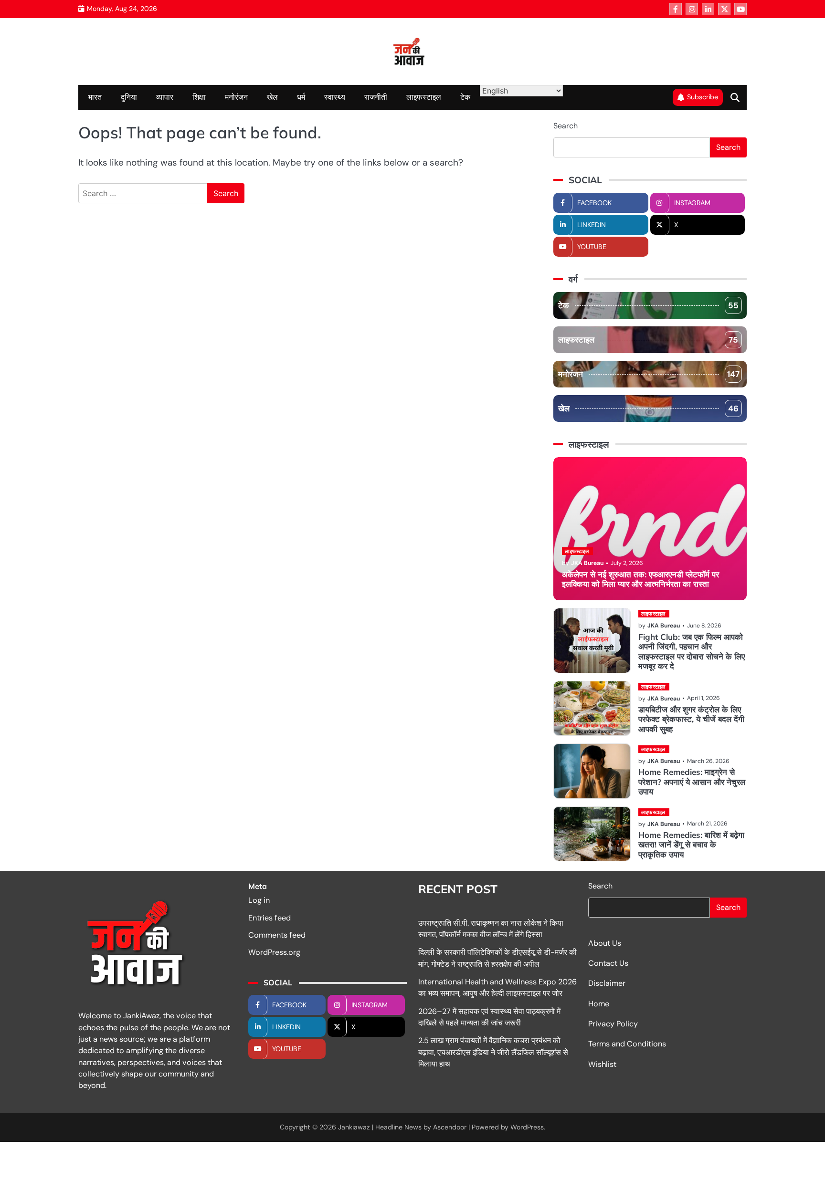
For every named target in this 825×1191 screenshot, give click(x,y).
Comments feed (277, 935)
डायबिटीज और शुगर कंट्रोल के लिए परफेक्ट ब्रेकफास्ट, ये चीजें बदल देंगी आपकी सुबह (691, 719)
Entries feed (269, 918)
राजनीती (375, 97)
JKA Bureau (587, 563)
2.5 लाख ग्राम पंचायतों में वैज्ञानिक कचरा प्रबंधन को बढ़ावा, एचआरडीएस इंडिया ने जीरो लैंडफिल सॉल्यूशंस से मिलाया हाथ (493, 1052)
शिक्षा (199, 97)
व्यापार (164, 97)
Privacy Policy (613, 1024)
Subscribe (702, 97)
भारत (95, 97)
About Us (604, 943)
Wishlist (602, 1064)
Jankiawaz (354, 1127)
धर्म (301, 97)
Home (598, 1004)
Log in (259, 900)
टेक (465, 97)
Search (565, 126)
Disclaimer (606, 983)
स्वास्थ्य (334, 97)
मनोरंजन (236, 97)
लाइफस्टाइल (423, 97)
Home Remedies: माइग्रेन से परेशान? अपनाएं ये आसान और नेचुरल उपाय (691, 781)
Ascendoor (449, 1127)
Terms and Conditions (627, 1044)
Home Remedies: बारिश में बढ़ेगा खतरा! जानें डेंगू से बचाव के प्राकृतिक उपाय (691, 844)
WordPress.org (274, 952)
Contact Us (608, 963)
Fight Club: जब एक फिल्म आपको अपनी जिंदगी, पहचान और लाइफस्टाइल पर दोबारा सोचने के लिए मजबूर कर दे (691, 651)
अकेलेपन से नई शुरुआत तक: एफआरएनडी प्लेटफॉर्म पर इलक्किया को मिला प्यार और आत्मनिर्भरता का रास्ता (640, 579)
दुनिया (129, 97)
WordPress (527, 1127)
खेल (272, 97)
